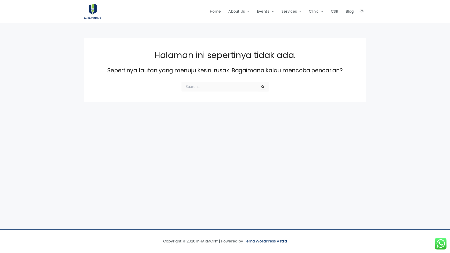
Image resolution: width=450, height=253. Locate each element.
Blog (350, 11)
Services (289, 11)
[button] (247, 11)
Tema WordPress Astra (265, 241)
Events (263, 11)
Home (215, 11)
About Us (236, 11)
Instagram (361, 11)
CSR (334, 11)
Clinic (314, 11)
